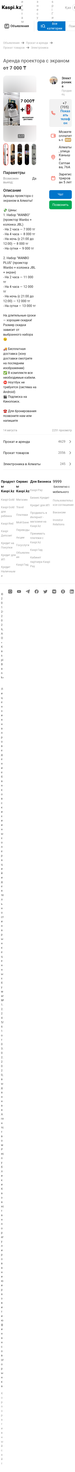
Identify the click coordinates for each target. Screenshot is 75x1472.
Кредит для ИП (40, 505)
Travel (20, 507)
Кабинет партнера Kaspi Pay (40, 562)
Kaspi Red (7, 523)
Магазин (22, 499)
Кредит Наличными (8, 571)
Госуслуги (22, 545)
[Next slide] (28, 109)
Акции (20, 537)
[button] (5, 154)
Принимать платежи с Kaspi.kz (37, 538)
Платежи (22, 514)
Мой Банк (22, 522)
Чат (60, 194)
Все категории (54, 26)
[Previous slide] (11, 109)
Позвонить (60, 205)
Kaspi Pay (36, 490)
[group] (19, 109)
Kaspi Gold (7, 499)
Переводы (23, 530)
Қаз (68, 8)
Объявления (19, 26)
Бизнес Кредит (39, 497)
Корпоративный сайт (2, 1428)
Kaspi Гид (22, 564)
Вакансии (59, 512)
